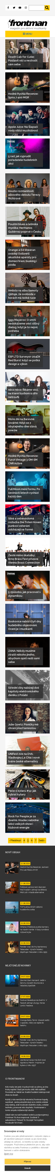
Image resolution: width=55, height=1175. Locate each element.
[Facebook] (8, 7)
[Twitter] (14, 7)
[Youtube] (20, 7)
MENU (28, 33)
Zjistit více (8, 1154)
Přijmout (27, 1162)
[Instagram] (26, 7)
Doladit (27, 1168)
